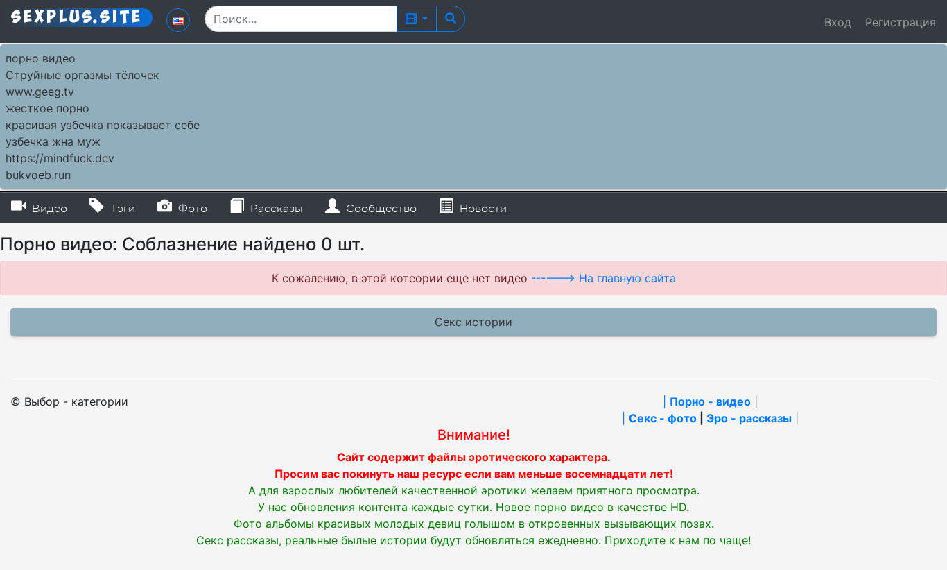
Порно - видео (710, 401)
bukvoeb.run (38, 175)
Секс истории (473, 322)
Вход (837, 22)
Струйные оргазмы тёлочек (82, 75)
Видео (47, 208)
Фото (191, 208)
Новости (481, 208)
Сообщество (379, 208)
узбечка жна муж (53, 141)
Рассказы (275, 208)
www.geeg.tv (40, 91)
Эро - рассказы (749, 418)
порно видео (41, 58)
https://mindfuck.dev (60, 158)
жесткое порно (47, 108)
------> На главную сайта (603, 278)
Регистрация (900, 22)
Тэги (121, 208)
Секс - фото (663, 418)
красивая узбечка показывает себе (103, 125)
